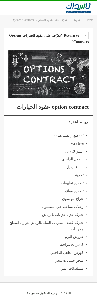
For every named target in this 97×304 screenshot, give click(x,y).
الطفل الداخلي (72, 159)
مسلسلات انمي (72, 269)
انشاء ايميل (75, 167)
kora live (77, 143)
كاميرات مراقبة (72, 245)
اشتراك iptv (74, 151)
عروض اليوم (74, 237)
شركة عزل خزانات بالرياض (63, 215)
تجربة (79, 175)
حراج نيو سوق (73, 199)
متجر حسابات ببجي (69, 261)
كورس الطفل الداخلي (67, 253)
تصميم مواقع (74, 191)
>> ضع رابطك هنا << (68, 135)
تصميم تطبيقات (72, 183)
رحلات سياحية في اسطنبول (63, 207)
